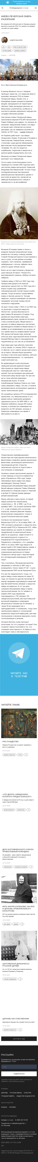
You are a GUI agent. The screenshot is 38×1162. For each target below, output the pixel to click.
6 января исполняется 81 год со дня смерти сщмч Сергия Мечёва (18, 801)
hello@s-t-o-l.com (7, 1120)
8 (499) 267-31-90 (21, 1120)
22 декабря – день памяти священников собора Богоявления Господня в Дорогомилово (16, 857)
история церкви (7, 50)
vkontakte (12, 1107)
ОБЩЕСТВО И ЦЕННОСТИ (26, 1096)
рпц (9, 47)
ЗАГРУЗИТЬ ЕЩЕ (19, 1039)
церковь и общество (9, 755)
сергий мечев (20, 810)
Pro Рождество (10, 742)
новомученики (7, 867)
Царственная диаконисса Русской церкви (15, 965)
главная (3, 55)
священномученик (9, 810)
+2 (22, 924)
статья (20, 755)
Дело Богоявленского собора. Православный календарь (18, 850)
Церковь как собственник (15, 1019)
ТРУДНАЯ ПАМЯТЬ (7, 1096)
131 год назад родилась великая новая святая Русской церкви (18, 915)
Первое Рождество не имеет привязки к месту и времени (16, 746)
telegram (4, 1107)
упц (3, 47)
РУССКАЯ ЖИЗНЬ (16, 1093)
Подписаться (19, 1074)
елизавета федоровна (10, 979)
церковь (16, 924)
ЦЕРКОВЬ (12, 55)
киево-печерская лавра (19, 47)
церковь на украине (20, 50)
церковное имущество (10, 1030)
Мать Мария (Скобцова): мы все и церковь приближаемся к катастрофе (18, 908)
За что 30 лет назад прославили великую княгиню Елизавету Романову (17, 970)
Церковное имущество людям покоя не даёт (18, 1022)
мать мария (7, 924)
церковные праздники (21, 867)
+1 (26, 755)
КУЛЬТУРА (27, 1093)
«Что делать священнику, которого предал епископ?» (17, 795)
